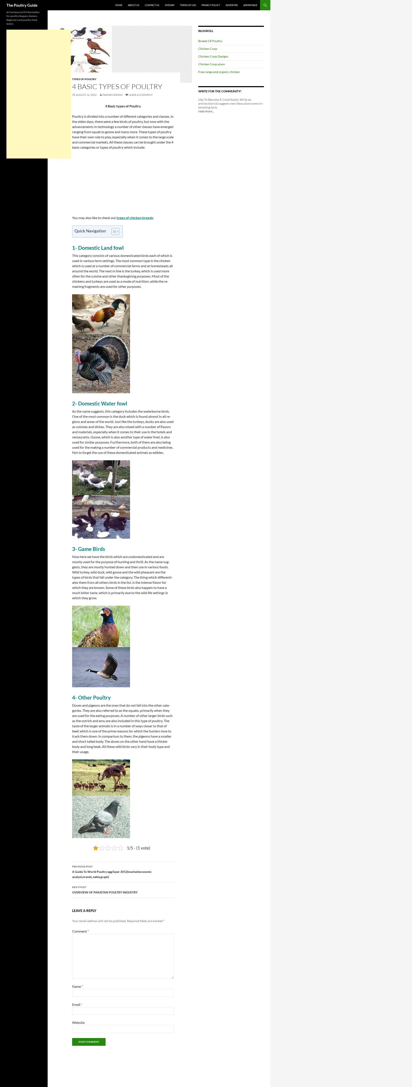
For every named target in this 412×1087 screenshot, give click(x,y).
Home (118, 5)
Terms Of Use (188, 5)
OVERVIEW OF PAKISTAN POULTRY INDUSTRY (105, 890)
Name (77, 986)
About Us (133, 5)
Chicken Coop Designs (213, 56)
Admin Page (250, 5)
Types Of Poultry (84, 79)
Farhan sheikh (113, 94)
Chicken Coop (207, 48)
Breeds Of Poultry (210, 41)
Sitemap (169, 5)
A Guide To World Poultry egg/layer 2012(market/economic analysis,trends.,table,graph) (112, 872)
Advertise (232, 5)
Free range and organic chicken (219, 72)
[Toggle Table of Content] (113, 231)
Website (78, 1022)
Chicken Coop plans (211, 64)
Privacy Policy (210, 5)
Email (77, 1004)
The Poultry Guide (22, 5)
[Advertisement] (123, 185)
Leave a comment (141, 94)
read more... (206, 111)
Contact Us (152, 5)
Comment (80, 931)
